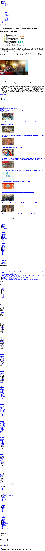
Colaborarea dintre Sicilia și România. (9, 268)
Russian (6, 19)
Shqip (3, 245)
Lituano (6, 14)
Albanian (6, 4)
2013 (3, 301)
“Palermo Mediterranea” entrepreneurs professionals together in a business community (23, 170)
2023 (3, 290)
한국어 (3, 227)
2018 (3, 295)
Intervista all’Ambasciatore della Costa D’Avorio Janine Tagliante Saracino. (20, 213)
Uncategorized (5, 263)
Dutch (6, 6)
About (3, 2)
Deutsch (3, 236)
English (6, 7)
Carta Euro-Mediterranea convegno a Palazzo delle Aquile (16, 181)
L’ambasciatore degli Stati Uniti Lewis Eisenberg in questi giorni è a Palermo (20, 202)
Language (4, 3)
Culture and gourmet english (7, 229)
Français (3, 243)
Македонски (4, 238)
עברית (3, 232)
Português (4, 237)
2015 (3, 298)
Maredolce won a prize (7, 124)
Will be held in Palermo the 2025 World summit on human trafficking (15, 277)
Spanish (6, 20)
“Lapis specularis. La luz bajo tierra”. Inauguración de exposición (18, 192)
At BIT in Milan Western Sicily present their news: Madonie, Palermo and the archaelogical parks (20, 279)
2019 (3, 294)
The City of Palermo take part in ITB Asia (10, 274)
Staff (3, 21)
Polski (3, 226)
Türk (3, 231)
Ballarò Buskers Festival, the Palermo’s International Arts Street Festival (19, 122)
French (6, 8)
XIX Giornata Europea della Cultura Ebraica (8, 108)
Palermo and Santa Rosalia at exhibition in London (11, 269)
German (6, 11)
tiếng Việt (4, 233)
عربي (3, 225)
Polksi (3, 242)
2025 (3, 288)
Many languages (8, 16)
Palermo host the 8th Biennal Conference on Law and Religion (14, 267)
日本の (3, 239)
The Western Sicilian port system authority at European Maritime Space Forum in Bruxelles (19, 273)
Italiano (3, 224)
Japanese (6, 13)
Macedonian (7, 15)
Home (3, 1)
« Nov (1, 548)
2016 (3, 297)
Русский (4, 234)
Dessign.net (2, 550)
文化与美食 (4, 228)
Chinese (6, 5)
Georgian (6, 9)
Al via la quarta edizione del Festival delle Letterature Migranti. (11, 110)
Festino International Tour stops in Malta (9, 278)
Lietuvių (3, 246)
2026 (1, 285)
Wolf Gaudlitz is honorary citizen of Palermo (13, 147)
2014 (3, 299)
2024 (3, 289)
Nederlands (4, 244)
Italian (6, 12)
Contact (3, 22)
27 (4, 545)
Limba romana (5, 223)
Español (3, 235)
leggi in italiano (3, 94)
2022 (3, 291)
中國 (3, 240)
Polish (6, 17)
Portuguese (7, 18)
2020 (3, 293)
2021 (3, 292)
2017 (3, 296)
